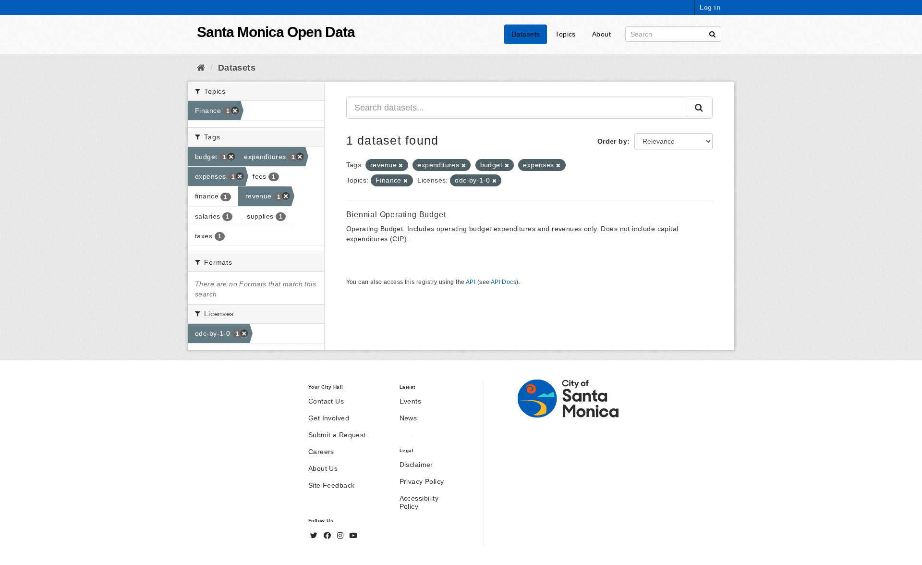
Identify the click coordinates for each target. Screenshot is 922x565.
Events (411, 401)
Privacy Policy (422, 481)
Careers (321, 451)
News (408, 418)
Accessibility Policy (419, 502)
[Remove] (401, 165)
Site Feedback (331, 485)
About (601, 34)
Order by (612, 141)
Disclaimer (416, 464)
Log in (710, 7)
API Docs (503, 282)
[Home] (201, 68)
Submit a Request (337, 435)
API (470, 282)
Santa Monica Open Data (276, 32)
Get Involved (328, 418)
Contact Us (326, 401)
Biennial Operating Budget (396, 214)
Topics (565, 34)
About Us (323, 468)
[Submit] (712, 33)
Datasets (525, 34)
